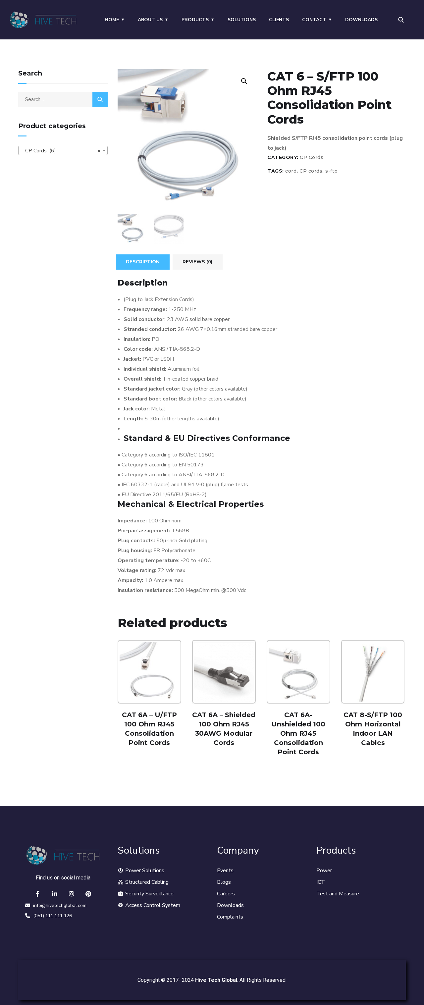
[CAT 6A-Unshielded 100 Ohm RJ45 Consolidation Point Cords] (298, 672)
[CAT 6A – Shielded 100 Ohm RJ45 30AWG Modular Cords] (224, 672)
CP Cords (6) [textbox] (61, 150)
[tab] (143, 262)
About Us (150, 20)
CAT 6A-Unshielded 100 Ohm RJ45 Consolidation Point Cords (298, 733)
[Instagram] (72, 894)
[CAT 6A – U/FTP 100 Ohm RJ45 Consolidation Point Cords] (149, 672)
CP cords (310, 171)
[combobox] (63, 150)
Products (195, 20)
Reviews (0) (198, 262)
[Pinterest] (88, 894)
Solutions (242, 20)
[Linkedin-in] (55, 894)
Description (143, 262)
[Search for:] (63, 99)
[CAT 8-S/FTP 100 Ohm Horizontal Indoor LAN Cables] (373, 672)
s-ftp (331, 171)
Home (112, 20)
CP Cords (311, 157)
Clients (279, 20)
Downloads (361, 20)
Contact (314, 20)
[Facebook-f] (38, 894)
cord (290, 171)
